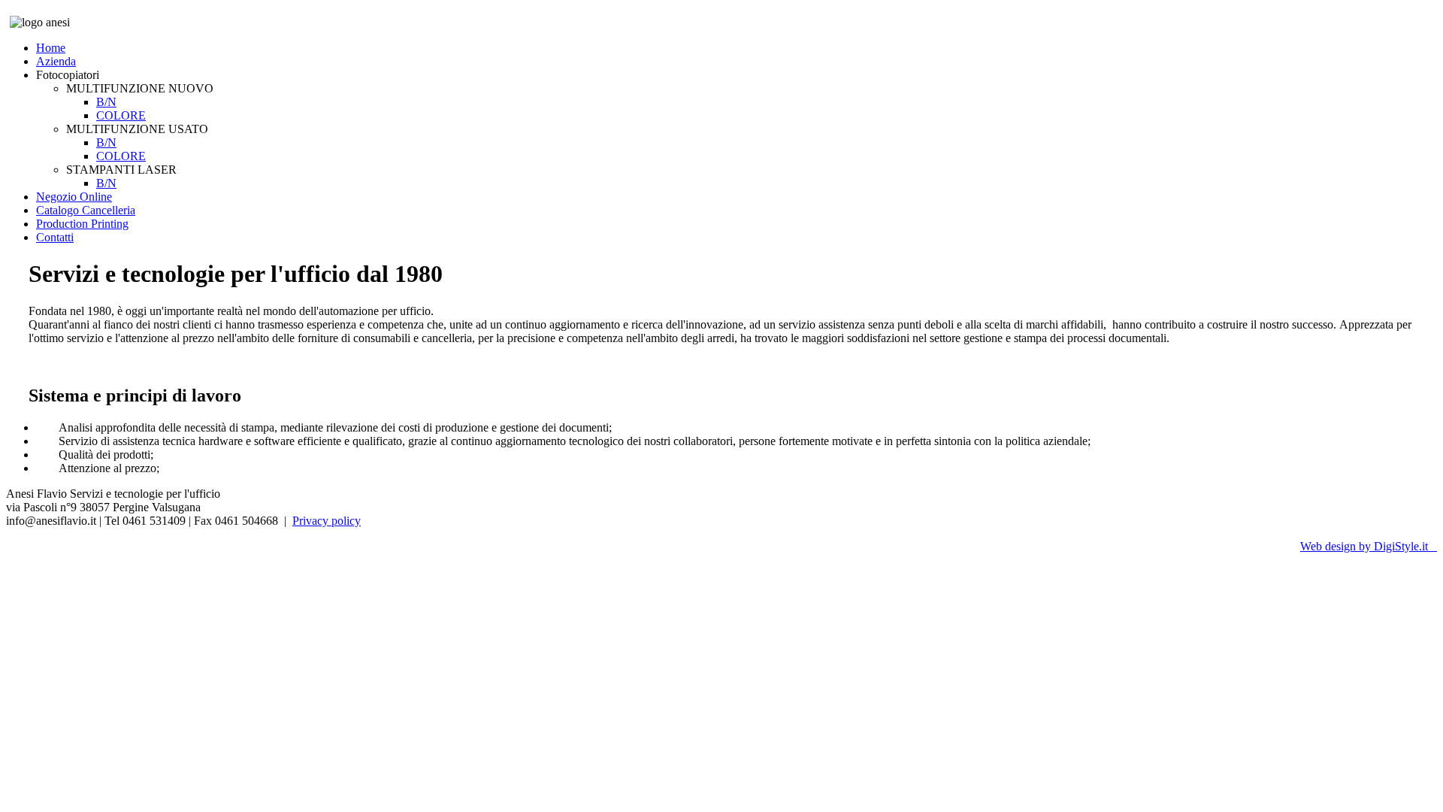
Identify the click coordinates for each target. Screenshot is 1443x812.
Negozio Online (74, 196)
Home (50, 47)
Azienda (56, 61)
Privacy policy (326, 520)
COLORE (121, 115)
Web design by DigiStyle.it (1368, 546)
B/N (106, 101)
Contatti (55, 237)
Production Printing (82, 223)
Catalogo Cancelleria (85, 210)
